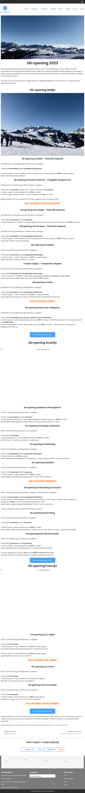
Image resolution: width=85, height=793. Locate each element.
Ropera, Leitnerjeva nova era (9, 787)
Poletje (74, 9)
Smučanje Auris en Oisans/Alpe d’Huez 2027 (14, 775)
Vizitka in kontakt (68, 778)
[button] (27, 749)
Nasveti (60, 9)
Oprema (53, 9)
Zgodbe (67, 9)
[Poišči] (82, 2)
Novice (26, 9)
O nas (82, 9)
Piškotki (66, 785)
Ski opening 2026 (6, 778)
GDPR (65, 782)
